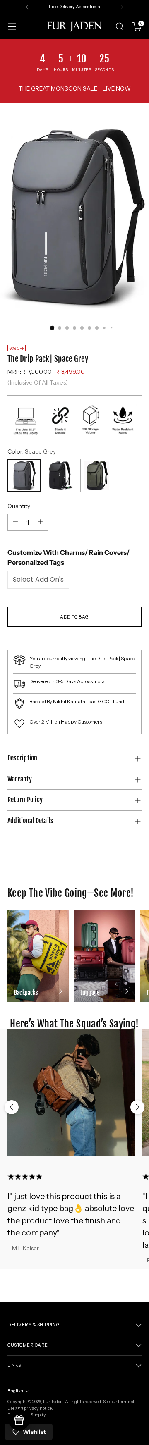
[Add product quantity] (40, 522)
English (15, 1391)
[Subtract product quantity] (15, 522)
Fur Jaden (53, 1401)
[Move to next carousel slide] (137, 1107)
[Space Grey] (24, 475)
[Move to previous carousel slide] (12, 1107)
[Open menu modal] (11, 26)
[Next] (122, 7)
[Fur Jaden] (74, 26)
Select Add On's (38, 579)
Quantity (18, 506)
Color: (31, 451)
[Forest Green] (96, 475)
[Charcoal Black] (60, 475)
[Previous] (27, 7)
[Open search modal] (119, 26)
